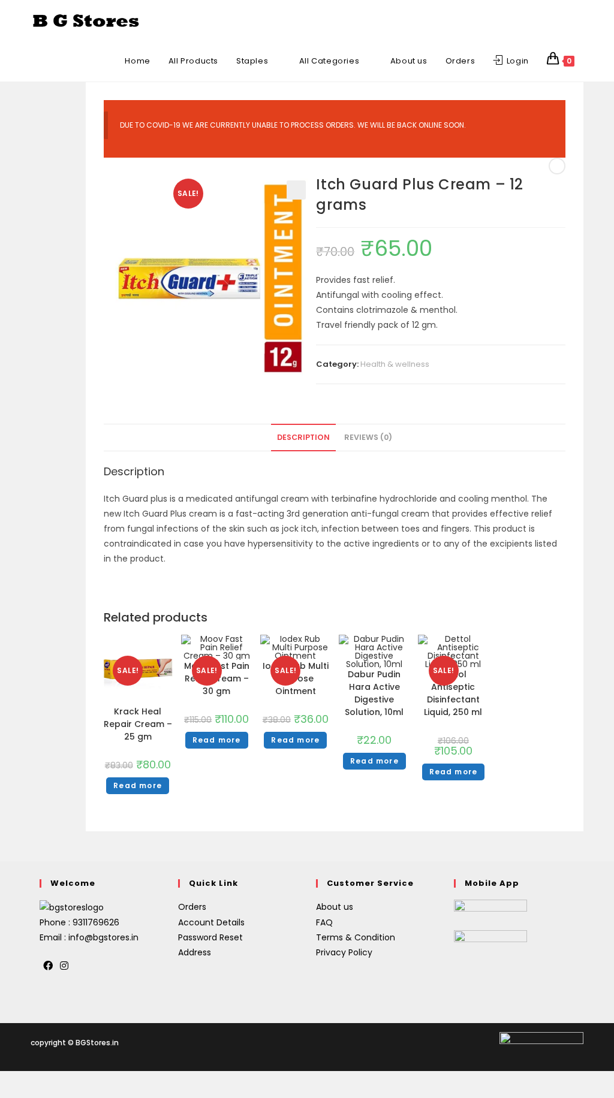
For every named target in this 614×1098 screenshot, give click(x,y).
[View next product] (557, 166)
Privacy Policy (344, 952)
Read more (137, 785)
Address (194, 952)
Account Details (211, 922)
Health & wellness (394, 364)
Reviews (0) (368, 437)
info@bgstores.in (103, 937)
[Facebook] (48, 966)
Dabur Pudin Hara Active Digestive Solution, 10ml (374, 693)
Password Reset (210, 937)
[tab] (303, 437)
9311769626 (96, 922)
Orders (192, 907)
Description (303, 437)
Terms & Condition (355, 937)
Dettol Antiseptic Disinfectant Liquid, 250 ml (453, 693)
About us (334, 907)
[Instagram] (64, 966)
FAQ (324, 922)
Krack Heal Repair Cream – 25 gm (138, 724)
